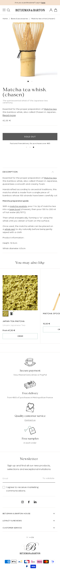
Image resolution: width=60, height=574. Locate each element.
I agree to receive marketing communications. (22, 489)
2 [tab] (31, 81)
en (32, 537)
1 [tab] (28, 81)
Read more (9, 115)
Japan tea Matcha (14, 321)
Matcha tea (50, 109)
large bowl (14, 209)
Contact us (30, 420)
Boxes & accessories (19, 19)
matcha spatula (18, 206)
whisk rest (10, 229)
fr (27, 537)
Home (5, 19)
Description (10, 172)
